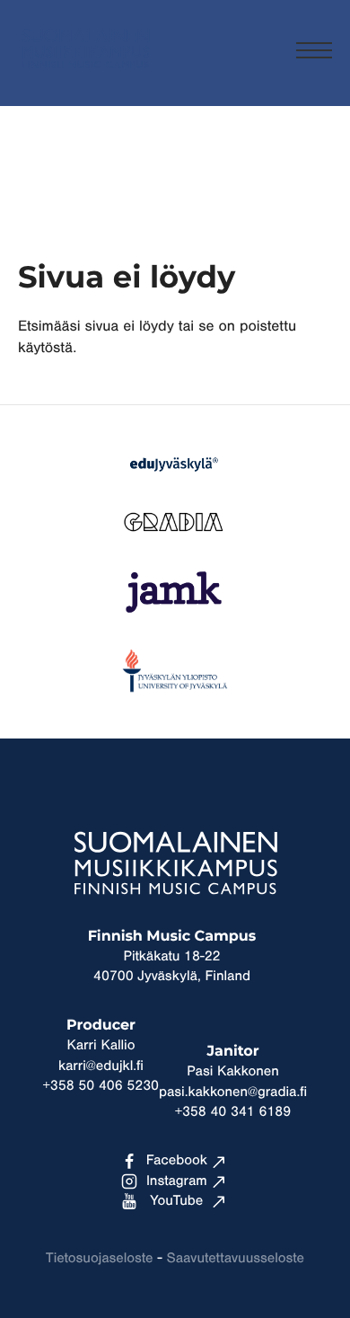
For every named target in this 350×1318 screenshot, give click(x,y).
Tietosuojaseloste (99, 1259)
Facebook (176, 1161)
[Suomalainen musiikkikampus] (85, 76)
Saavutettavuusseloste (235, 1259)
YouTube (176, 1201)
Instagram (176, 1181)
